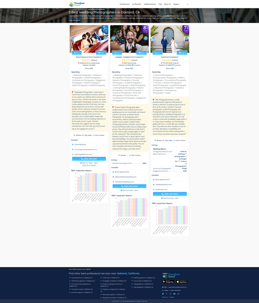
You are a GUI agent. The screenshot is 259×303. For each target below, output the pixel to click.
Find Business (124, 4)
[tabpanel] (89, 39)
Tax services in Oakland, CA (142, 281)
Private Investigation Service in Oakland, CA (111, 285)
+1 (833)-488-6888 (175, 290)
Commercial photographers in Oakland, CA (80, 285)
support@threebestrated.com (177, 287)
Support (176, 4)
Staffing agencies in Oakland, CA (144, 278)
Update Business (150, 4)
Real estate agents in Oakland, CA (113, 294)
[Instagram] (170, 294)
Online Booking (80, 144)
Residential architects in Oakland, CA (114, 298)
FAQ (160, 4)
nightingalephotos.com (83, 154)
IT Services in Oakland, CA (110, 278)
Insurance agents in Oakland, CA (82, 292)
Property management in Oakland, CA (112, 290)
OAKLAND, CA (82, 9)
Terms (172, 297)
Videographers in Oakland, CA (143, 284)
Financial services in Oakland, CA (82, 289)
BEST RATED (72, 9)
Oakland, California (128, 273)
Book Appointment (122, 172)
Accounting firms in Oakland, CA (81, 278)
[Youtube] (174, 294)
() (94, 60)
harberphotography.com (124, 182)
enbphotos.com (161, 189)
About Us (167, 4)
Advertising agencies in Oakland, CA (83, 281)
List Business (136, 4)
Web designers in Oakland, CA (143, 287)
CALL (77, 53)
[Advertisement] (129, 253)
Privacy (165, 297)
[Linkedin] (178, 294)
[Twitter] (166, 294)
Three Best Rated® (128, 301)
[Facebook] (163, 294)
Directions (136, 65)
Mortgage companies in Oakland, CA (114, 281)
